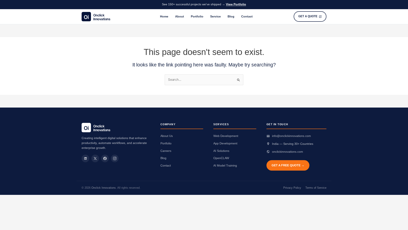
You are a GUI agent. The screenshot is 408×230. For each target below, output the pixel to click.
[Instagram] (115, 158)
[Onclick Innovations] (100, 16)
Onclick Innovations (103, 187)
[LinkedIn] (85, 158)
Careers (165, 150)
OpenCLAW (221, 158)
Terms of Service (315, 187)
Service (215, 16)
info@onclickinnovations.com (291, 136)
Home (164, 16)
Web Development (225, 136)
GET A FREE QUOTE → (288, 165)
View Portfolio (236, 4)
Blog (231, 16)
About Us (166, 136)
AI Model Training (225, 165)
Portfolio (197, 16)
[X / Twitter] (95, 158)
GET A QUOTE (307, 16)
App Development (225, 143)
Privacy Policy (292, 187)
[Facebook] (105, 158)
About (179, 16)
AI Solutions (221, 150)
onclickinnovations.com (287, 151)
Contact (247, 16)
